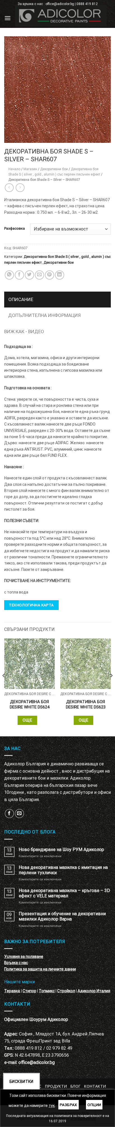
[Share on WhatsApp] (9, 275)
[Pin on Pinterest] (49, 275)
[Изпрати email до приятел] (39, 275)
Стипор (29, 991)
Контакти (95, 1086)
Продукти (56, 1086)
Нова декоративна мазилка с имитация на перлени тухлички (63, 870)
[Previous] (4, 687)
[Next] (111, 687)
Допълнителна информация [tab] (44, 315)
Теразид (12, 991)
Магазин (30, 169)
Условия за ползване (23, 956)
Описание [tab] (20, 299)
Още (27, 720)
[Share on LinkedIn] (59, 275)
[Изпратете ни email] (19, 813)
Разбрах (68, 1104)
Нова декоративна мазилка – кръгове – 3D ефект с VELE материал (64, 893)
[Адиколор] (61, 16)
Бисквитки (21, 1081)
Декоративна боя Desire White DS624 (29, 704)
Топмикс (47, 991)
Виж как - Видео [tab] (24, 331)
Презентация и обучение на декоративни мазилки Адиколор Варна (62, 916)
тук (52, 1105)
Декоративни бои (54, 169)
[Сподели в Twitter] (29, 275)
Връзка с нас (16, 962)
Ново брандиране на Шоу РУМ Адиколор (61, 849)
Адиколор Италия (94, 991)
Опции (94, 1104)
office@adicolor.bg (36, 1062)
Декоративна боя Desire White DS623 (86, 704)
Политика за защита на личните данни (40, 969)
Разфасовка (14, 228)
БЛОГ (75, 1086)
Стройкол (66, 991)
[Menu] (7, 18)
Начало (14, 169)
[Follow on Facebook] (9, 813)
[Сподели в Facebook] (19, 275)
